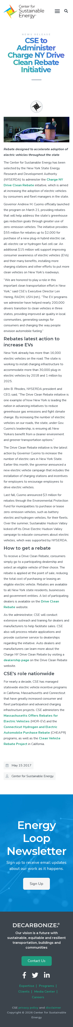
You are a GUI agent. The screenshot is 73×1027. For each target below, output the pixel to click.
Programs (46, 986)
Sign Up (36, 883)
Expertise (26, 986)
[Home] (24, 12)
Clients (24, 991)
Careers (38, 997)
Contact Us (36, 960)
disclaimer (53, 1007)
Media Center (44, 991)
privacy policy (28, 1007)
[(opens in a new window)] (24, 976)
